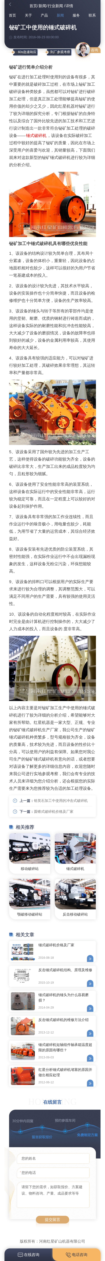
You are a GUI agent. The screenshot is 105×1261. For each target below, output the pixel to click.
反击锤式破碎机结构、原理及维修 (65, 970)
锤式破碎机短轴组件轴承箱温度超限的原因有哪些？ (65, 1047)
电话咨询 (79, 1255)
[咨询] (82, 49)
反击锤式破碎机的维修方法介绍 (63, 1020)
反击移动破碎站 (75, 914)
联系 (92, 15)
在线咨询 (31, 1255)
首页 (33, 6)
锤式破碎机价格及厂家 (56, 945)
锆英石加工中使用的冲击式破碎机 (61, 801)
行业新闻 (55, 6)
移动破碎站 (30, 869)
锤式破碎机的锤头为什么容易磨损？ (63, 997)
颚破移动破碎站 (29, 914)
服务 (76, 15)
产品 (44, 15)
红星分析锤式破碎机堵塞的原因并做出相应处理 (65, 1072)
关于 (28, 15)
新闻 (42, 6)
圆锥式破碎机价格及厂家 (53, 812)
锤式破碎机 (36, 135)
